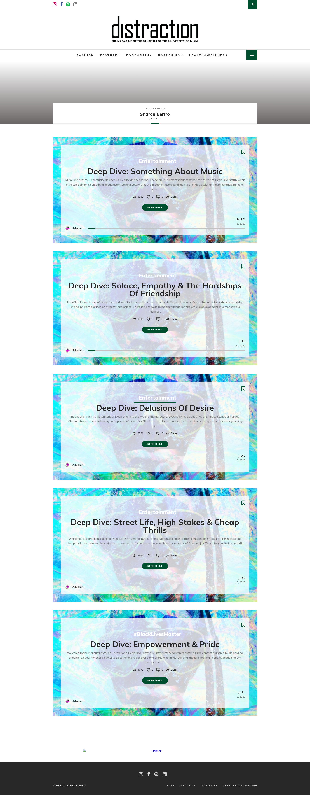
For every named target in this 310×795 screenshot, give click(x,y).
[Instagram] (55, 4)
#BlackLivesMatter (157, 634)
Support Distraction (240, 785)
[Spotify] (68, 4)
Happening (169, 55)
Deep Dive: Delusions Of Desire (155, 408)
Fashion (85, 55)
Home (171, 785)
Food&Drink (139, 55)
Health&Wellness (208, 55)
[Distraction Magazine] (155, 29)
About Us (188, 785)
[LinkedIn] (75, 4)
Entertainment (157, 161)
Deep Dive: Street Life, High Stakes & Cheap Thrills (155, 526)
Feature (109, 55)
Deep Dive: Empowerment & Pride (155, 644)
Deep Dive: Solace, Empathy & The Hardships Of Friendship (155, 289)
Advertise (209, 785)
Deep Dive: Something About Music (155, 171)
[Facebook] (61, 4)
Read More (155, 207)
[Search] (252, 4)
